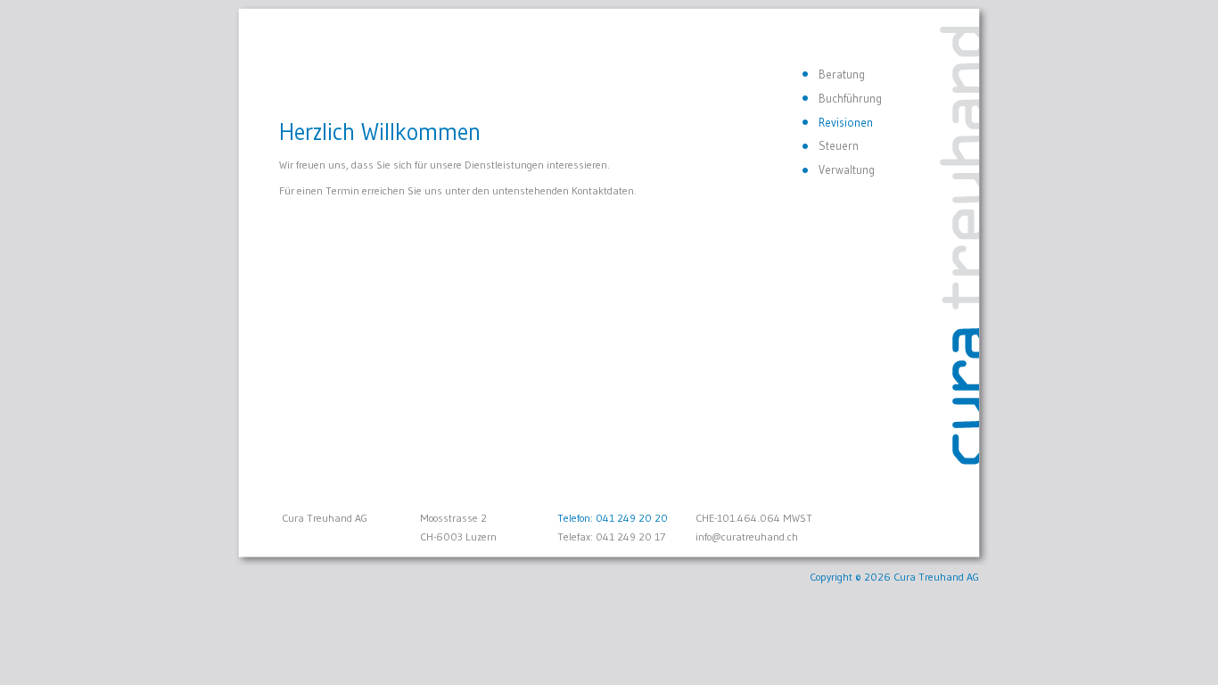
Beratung (842, 74)
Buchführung (850, 98)
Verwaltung (847, 169)
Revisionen (846, 122)
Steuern (839, 145)
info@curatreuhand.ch (746, 536)
